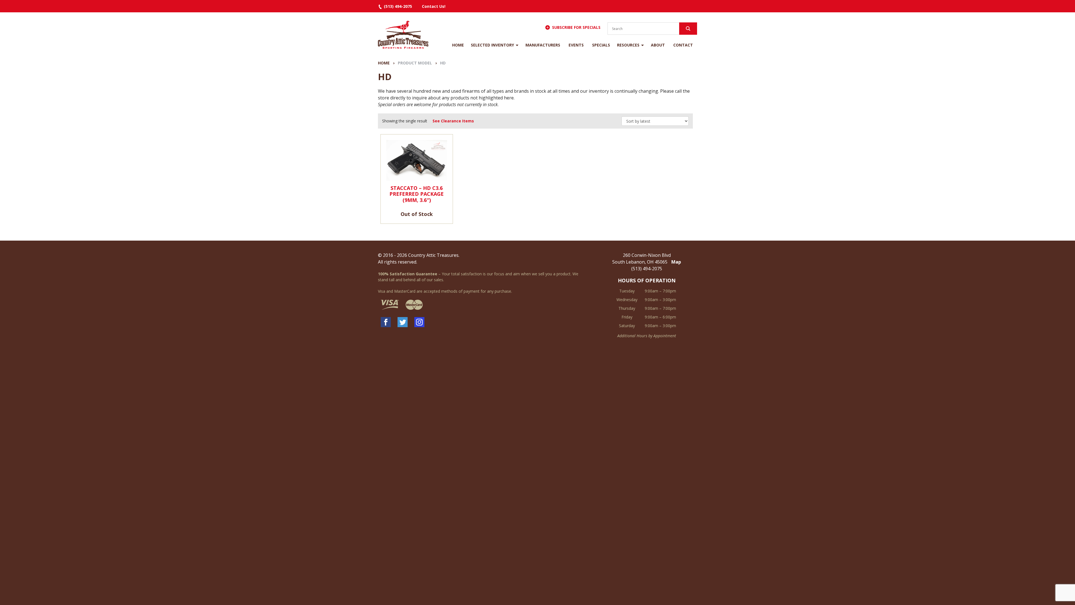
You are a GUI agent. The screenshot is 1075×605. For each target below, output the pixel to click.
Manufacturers (542, 45)
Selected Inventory (492, 45)
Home (458, 45)
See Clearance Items (453, 121)
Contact (683, 45)
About (658, 45)
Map (676, 262)
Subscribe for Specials (576, 27)
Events (576, 45)
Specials (601, 45)
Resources (628, 45)
